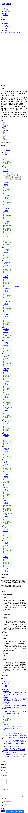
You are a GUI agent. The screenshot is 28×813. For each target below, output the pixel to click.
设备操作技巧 (6, 11)
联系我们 (5, 15)
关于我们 (5, 9)
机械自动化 (6, 13)
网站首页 (5, 8)
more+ (2, 120)
